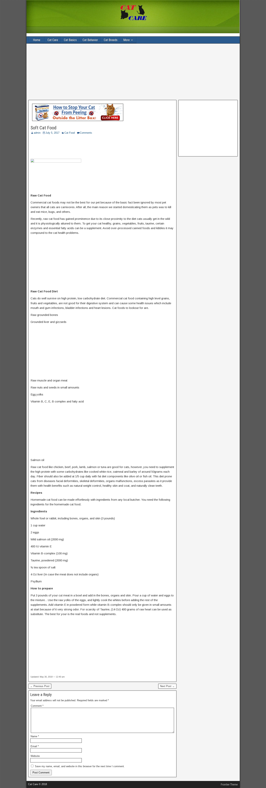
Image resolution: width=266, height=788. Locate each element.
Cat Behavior (90, 40)
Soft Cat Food (43, 128)
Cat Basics (70, 40)
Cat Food (69, 132)
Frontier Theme (229, 784)
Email (35, 746)
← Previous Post (39, 686)
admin (37, 132)
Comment (37, 705)
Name (35, 736)
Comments (86, 132)
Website (35, 756)
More (126, 40)
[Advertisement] (133, 72)
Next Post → (167, 686)
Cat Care (53, 40)
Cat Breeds (110, 40)
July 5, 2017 (52, 132)
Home (36, 40)
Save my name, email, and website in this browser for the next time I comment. (80, 766)
